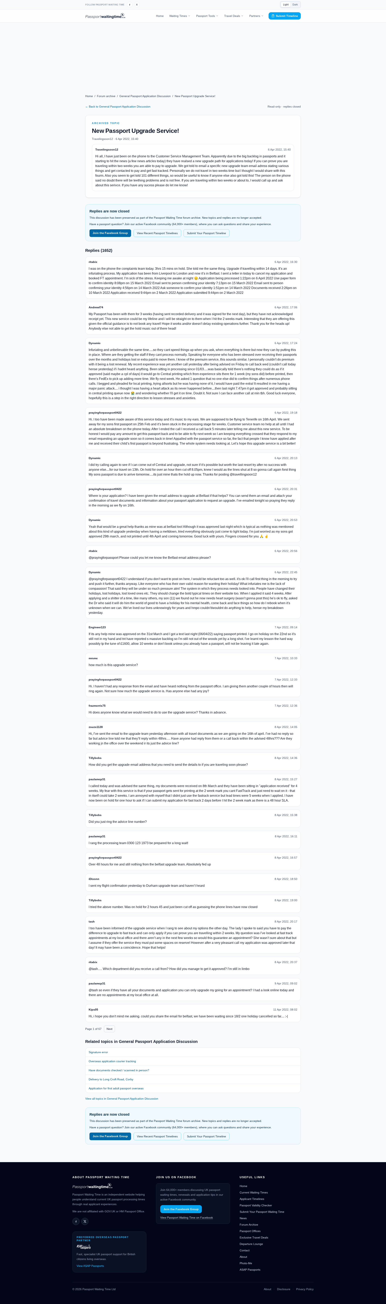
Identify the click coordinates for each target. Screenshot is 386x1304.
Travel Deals (232, 15)
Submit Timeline (287, 15)
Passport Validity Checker (256, 1205)
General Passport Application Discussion (145, 96)
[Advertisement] (193, 53)
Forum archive (106, 96)
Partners (254, 15)
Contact (244, 1250)
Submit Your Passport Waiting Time (262, 1211)
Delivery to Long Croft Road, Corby (111, 1079)
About (243, 1256)
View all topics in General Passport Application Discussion (121, 1098)
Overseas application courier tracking (112, 1061)
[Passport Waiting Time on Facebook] (129, 4)
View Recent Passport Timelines (157, 233)
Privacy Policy (305, 1289)
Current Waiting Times (254, 1192)
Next (109, 1028)
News (243, 1218)
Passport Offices (250, 1231)
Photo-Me (246, 1263)
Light (285, 4)
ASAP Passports (250, 1269)
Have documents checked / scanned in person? (119, 1070)
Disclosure (283, 1289)
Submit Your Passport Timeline (206, 233)
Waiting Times (178, 15)
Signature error (98, 1052)
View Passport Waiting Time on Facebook (186, 1217)
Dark (295, 4)
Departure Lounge (251, 1244)
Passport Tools (205, 15)
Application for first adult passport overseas (116, 1088)
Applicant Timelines (252, 1198)
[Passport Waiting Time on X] (84, 1221)
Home (160, 15)
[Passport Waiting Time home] (105, 16)
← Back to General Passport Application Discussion (117, 106)
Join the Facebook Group (110, 233)
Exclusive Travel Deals (254, 1237)
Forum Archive (249, 1224)
